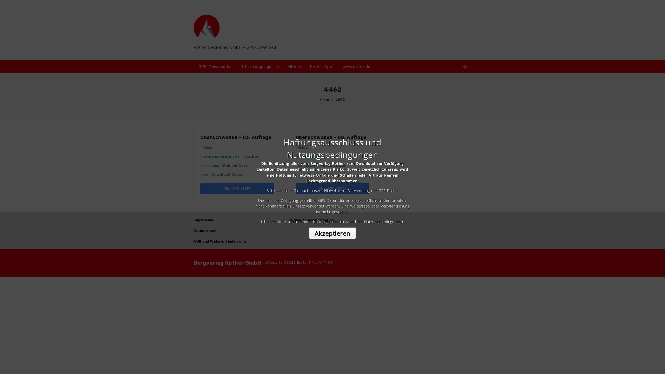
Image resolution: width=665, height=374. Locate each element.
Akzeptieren (332, 233)
